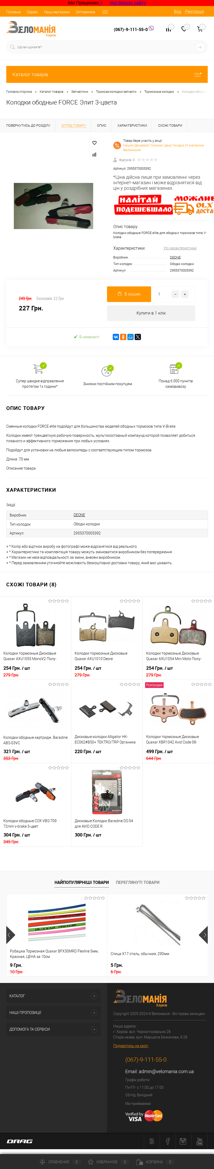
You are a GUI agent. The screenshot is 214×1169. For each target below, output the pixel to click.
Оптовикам (85, 12)
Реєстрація (194, 11)
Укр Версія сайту (128, 2)
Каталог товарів (30, 74)
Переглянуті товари (137, 882)
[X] (138, 337)
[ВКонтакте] (116, 337)
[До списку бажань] (94, 143)
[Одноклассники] (123, 337)
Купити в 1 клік (151, 313)
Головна (13, 12)
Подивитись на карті (130, 1046)
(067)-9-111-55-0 (131, 29)
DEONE (175, 257)
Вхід (177, 11)
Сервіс (32, 12)
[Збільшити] (53, 206)
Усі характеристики (180, 248)
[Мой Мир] (130, 337)
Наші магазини (57, 12)
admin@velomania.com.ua (166, 1071)
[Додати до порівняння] (94, 154)
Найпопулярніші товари (82, 882)
